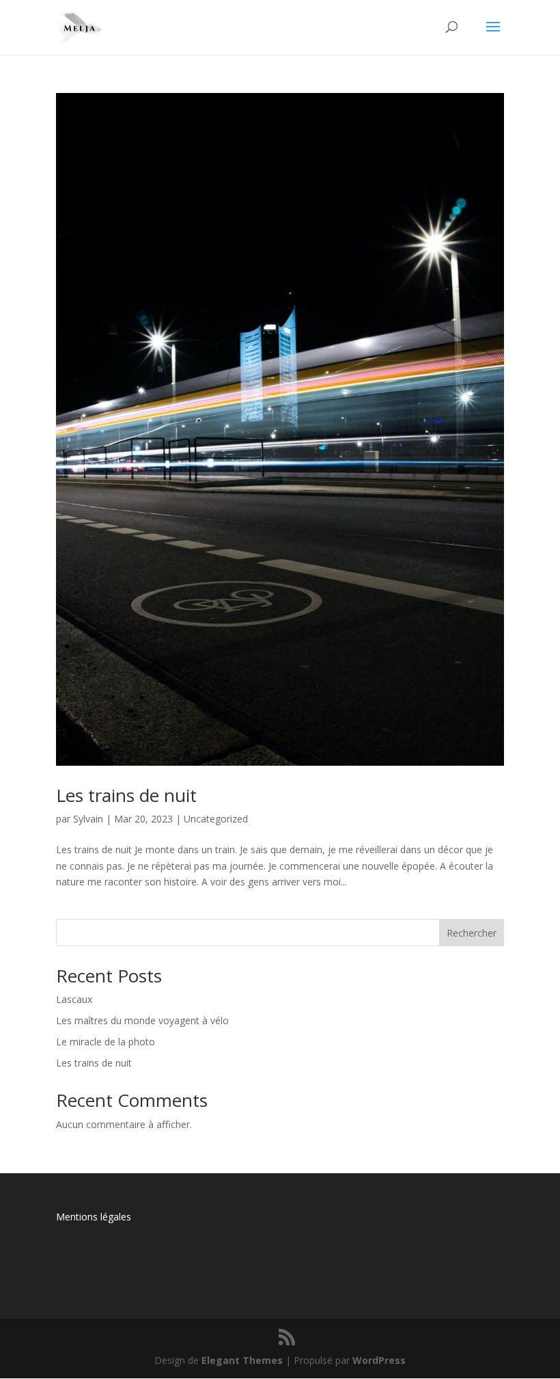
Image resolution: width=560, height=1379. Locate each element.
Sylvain (88, 818)
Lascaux (74, 999)
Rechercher (471, 932)
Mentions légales (93, 1216)
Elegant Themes (242, 1360)
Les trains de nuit (126, 795)
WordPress (379, 1360)
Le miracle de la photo (105, 1041)
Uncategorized (216, 818)
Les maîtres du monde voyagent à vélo (142, 1020)
